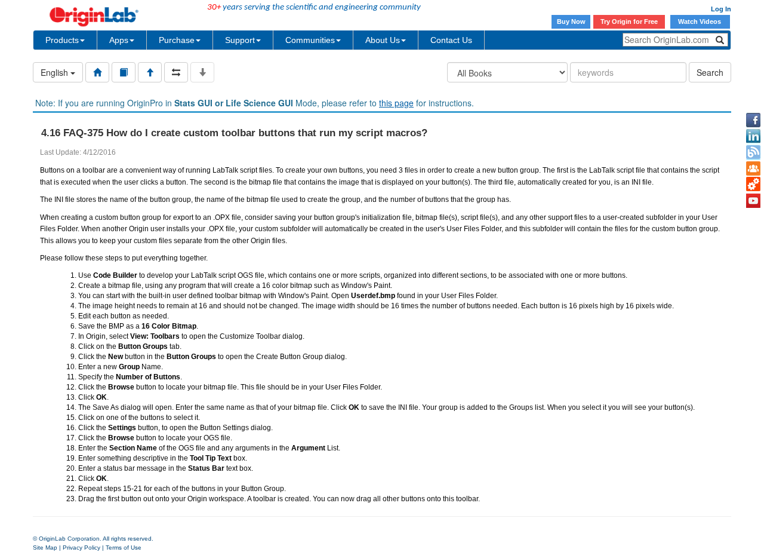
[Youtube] (753, 200)
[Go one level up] (150, 72)
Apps (118, 40)
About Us (382, 40)
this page (396, 103)
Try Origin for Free (629, 21)
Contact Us (451, 40)
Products (62, 40)
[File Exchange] (753, 184)
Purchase (177, 40)
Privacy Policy (81, 547)
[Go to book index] (123, 72)
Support (240, 40)
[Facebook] (753, 120)
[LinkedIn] (753, 136)
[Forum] (753, 168)
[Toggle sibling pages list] (176, 72)
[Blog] (753, 152)
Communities (310, 40)
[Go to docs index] (97, 72)
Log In (721, 9)
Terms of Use (123, 547)
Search (710, 72)
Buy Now (571, 21)
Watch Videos (700, 21)
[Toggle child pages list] (202, 72)
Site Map (45, 547)
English (55, 72)
